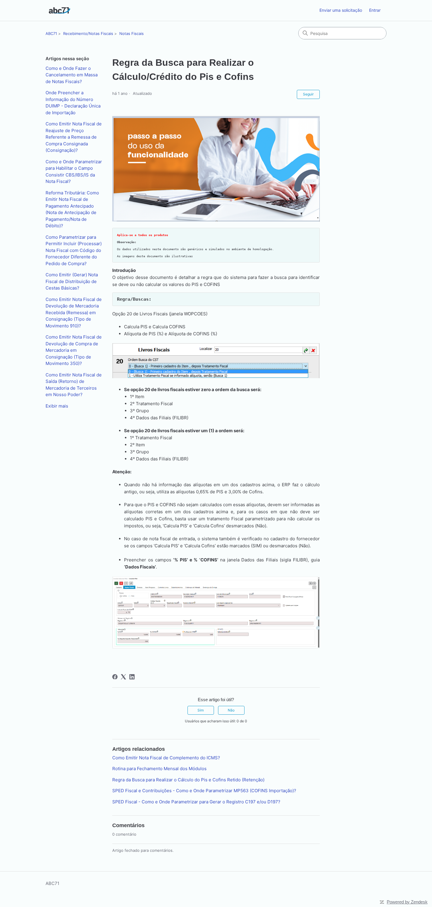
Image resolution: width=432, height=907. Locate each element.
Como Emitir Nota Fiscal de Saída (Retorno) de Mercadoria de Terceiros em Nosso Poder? (74, 385)
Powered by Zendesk (407, 901)
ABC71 (51, 33)
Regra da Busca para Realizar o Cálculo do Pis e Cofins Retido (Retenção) (188, 780)
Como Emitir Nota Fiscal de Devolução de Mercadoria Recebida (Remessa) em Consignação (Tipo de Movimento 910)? (74, 313)
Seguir (308, 94)
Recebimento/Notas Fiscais (88, 33)
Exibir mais (57, 406)
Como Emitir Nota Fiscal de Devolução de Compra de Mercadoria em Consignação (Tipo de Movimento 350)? (74, 350)
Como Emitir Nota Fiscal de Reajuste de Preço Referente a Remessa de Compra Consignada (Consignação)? (74, 137)
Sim (200, 710)
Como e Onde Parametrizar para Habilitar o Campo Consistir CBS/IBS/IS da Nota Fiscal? (74, 171)
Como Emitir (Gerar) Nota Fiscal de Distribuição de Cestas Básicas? (72, 281)
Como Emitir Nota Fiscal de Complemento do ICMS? (166, 757)
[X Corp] (123, 676)
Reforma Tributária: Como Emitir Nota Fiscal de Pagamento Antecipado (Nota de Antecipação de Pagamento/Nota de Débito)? (72, 209)
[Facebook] (115, 676)
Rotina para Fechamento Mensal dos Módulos (159, 768)
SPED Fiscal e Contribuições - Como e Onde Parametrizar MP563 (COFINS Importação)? (204, 790)
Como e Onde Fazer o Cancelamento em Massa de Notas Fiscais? (72, 74)
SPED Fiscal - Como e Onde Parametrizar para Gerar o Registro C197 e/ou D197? (196, 802)
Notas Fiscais (131, 33)
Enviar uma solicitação (340, 10)
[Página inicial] (59, 10)
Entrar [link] (375, 10)
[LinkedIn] (132, 676)
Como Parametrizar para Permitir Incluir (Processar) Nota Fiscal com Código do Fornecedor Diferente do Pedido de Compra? (74, 250)
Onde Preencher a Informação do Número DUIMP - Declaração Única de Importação (73, 102)
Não (231, 710)
